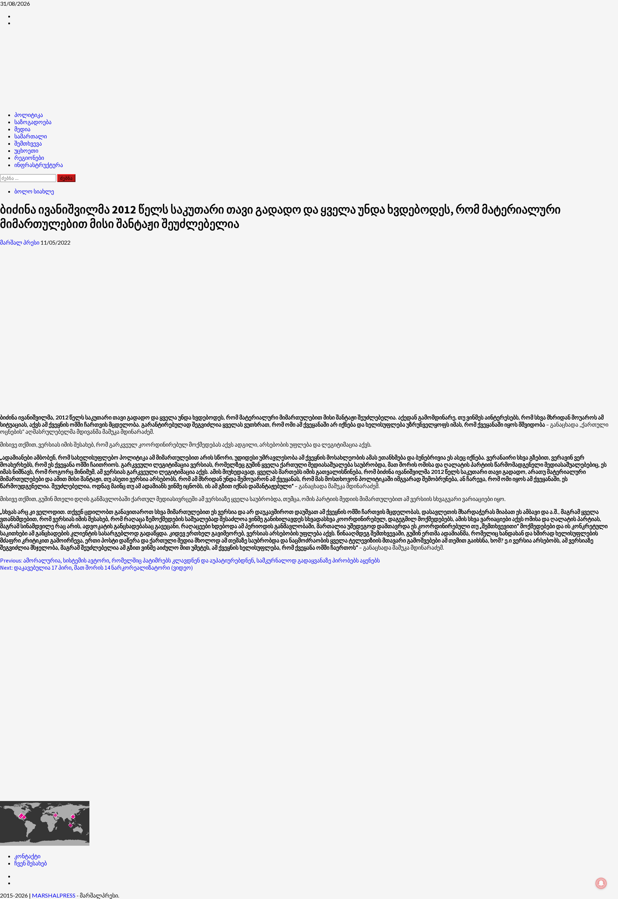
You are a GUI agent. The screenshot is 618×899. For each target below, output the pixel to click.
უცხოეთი (26, 150)
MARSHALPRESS (53, 895)
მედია (22, 129)
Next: (96, 567)
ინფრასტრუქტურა (38, 164)
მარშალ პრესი (20, 242)
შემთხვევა (28, 143)
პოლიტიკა (28, 114)
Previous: (190, 560)
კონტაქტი (27, 856)
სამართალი (30, 136)
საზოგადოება (33, 122)
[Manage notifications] (601, 883)
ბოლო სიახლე (34, 191)
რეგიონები (29, 157)
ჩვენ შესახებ (30, 863)
